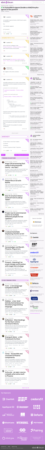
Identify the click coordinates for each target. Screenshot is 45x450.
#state (6, 346)
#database (11, 312)
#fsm (23, 293)
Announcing (10, 299)
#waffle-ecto (15, 188)
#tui (17, 329)
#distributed (16, 312)
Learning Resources (34, 57)
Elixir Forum (41, 213)
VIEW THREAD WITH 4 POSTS (21, 154)
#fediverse (11, 382)
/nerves (6, 345)
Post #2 (25, 63)
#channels (11, 224)
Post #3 (25, 74)
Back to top (24, 387)
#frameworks (15, 345)
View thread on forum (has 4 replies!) (11, 141)
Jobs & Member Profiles (34, 23)
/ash (6, 273)
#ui (13, 363)
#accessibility (7, 365)
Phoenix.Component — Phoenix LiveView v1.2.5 (13, 47)
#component (13, 365)
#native (22, 345)
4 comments (6, 29)
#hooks (21, 363)
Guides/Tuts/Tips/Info (34, 41)
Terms (13, 448)
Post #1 (25, 50)
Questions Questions (39, 132)
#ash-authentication (12, 273)
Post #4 (25, 128)
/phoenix (3, 11)
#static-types (8, 293)
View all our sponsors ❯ (35, 313)
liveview (6, 145)
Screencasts (40, 57)
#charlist (11, 239)
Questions (11, 5)
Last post (25, 150)
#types (19, 293)
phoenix (6, 143)
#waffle (10, 188)
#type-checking (14, 293)
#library (6, 312)
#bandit (10, 255)
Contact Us (3, 446)
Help (9, 446)
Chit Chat (40, 65)
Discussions (16, 283)
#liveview (7, 11)
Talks (39, 146)
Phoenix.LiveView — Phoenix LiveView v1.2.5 (13, 96)
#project (16, 382)
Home (5, 147)
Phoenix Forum (40, 74)
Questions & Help (4, 5)
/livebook (7, 239)
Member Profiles (33, 24)
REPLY (3, 154)
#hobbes (21, 312)
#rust (10, 329)
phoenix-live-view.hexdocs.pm (11, 88)
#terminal (14, 329)
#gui (19, 345)
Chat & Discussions (9, 283)
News (6, 299)
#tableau (19, 365)
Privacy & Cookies (19, 448)
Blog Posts (39, 29)
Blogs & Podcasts (33, 29)
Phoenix (40, 15)
